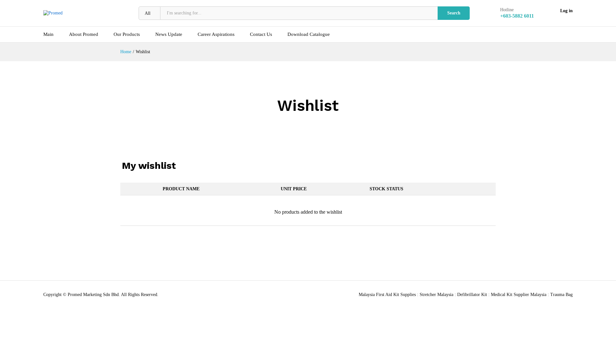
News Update (168, 34)
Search (453, 13)
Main (48, 34)
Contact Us (261, 34)
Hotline (507, 9)
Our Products (127, 34)
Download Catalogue (308, 34)
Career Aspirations (216, 34)
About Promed (83, 34)
